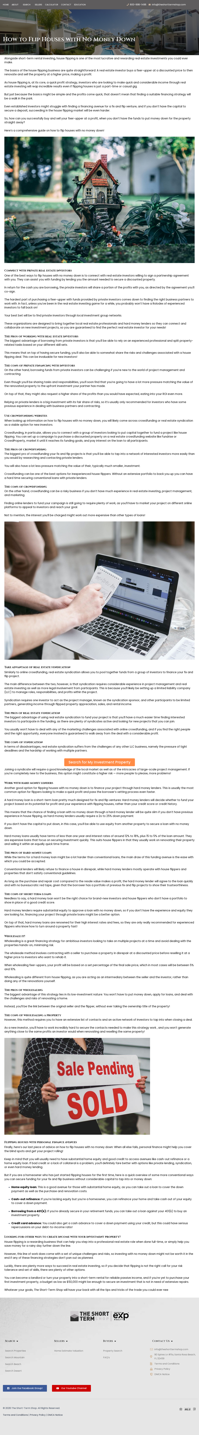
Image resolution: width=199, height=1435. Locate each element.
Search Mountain (14, 1357)
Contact (66, 4)
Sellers (38, 4)
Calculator (51, 4)
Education (80, 4)
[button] (15, 4)
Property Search (112, 1350)
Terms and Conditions (15, 1415)
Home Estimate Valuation (68, 1350)
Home (6, 4)
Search (26, 4)
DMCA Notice (55, 1415)
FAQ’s (106, 1357)
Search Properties (15, 1350)
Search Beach (13, 1364)
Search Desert (13, 1370)
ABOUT (15, 4)
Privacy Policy (38, 1415)
